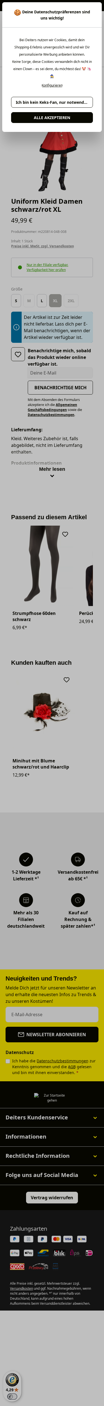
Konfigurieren (52, 85)
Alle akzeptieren (52, 117)
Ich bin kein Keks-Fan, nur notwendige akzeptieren (54, 102)
